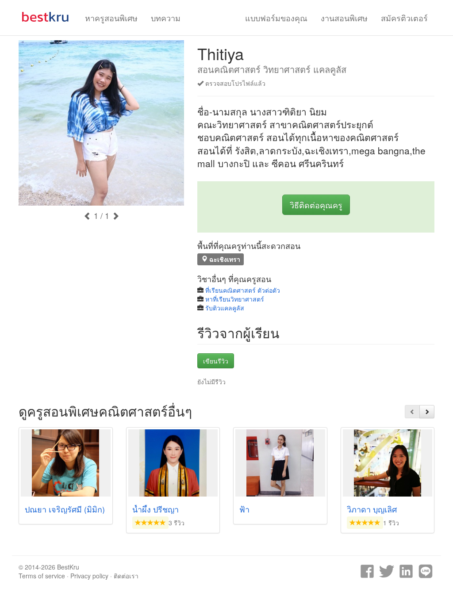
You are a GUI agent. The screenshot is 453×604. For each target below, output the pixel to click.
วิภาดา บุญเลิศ (372, 509)
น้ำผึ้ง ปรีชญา (155, 509)
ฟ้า (244, 509)
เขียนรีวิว (215, 360)
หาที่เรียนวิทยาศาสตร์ (234, 298)
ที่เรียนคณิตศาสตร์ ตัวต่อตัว (242, 290)
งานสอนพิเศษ (344, 17)
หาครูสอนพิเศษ (111, 17)
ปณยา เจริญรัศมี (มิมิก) (65, 509)
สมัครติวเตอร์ (404, 17)
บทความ (165, 17)
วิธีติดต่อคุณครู (316, 204)
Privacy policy (89, 575)
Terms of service (42, 575)
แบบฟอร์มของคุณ (276, 17)
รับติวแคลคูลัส (224, 307)
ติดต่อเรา (126, 575)
